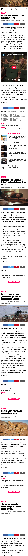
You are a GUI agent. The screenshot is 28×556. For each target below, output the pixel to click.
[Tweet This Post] (11, 24)
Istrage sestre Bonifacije (18, 111)
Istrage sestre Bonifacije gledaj (9, 114)
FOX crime (9, 111)
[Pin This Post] (16, 24)
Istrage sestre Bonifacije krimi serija (10, 118)
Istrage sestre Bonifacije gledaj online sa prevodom (13, 116)
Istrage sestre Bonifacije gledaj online (10, 115)
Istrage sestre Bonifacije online (9, 119)
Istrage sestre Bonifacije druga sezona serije (12, 113)
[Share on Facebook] (5, 24)
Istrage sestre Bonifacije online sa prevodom (12, 120)
